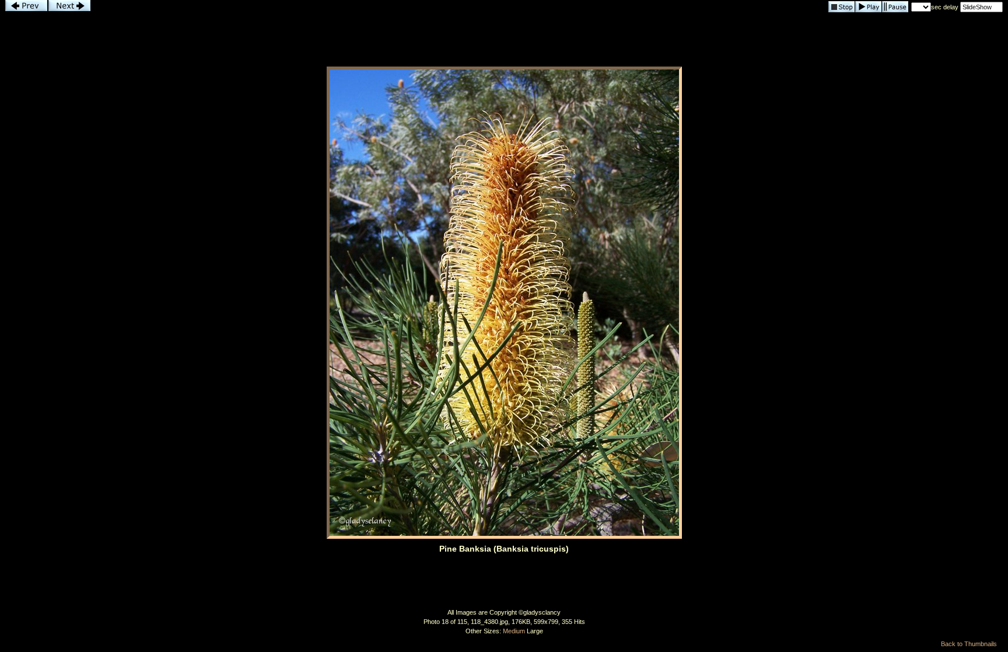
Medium (514, 630)
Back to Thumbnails (969, 643)
